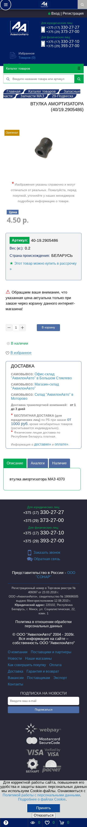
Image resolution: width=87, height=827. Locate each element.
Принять (43, 808)
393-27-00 (43, 540)
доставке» (42, 444)
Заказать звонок (46, 552)
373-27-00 (43, 520)
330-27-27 (43, 512)
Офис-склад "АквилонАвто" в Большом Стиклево (41, 376)
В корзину (48, 327)
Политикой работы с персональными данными (41, 795)
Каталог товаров (18, 68)
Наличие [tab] (59, 463)
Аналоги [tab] (38, 463)
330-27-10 (43, 532)
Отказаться (44, 815)
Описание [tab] (15, 463)
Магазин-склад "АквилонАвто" (35, 386)
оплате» (61, 444)
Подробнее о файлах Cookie (42, 799)
